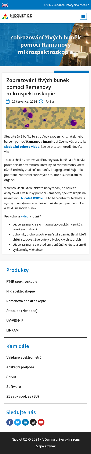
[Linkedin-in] (25, 422)
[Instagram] (33, 422)
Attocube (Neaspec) (21, 311)
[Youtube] (41, 422)
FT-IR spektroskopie (21, 282)
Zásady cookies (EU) (22, 396)
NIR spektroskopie (20, 291)
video (25, 216)
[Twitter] (17, 422)
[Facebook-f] (9, 422)
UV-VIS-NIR (14, 321)
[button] (83, 16)
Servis (11, 377)
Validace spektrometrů (23, 357)
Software (13, 387)
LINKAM (12, 330)
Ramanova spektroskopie (26, 301)
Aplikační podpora (20, 367)
